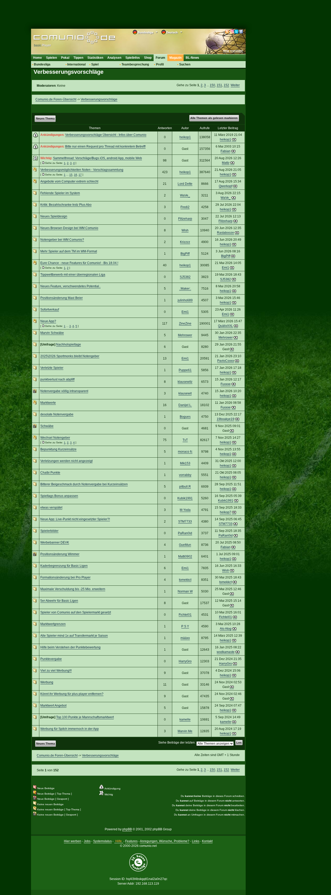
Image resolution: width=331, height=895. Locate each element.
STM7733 (185, 521)
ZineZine (185, 323)
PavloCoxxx (225, 361)
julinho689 (185, 300)
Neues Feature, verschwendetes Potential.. (70, 286)
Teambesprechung (135, 64)
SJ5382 (185, 277)
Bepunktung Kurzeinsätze (58, 449)
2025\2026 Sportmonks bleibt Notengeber (69, 356)
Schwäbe (47, 426)
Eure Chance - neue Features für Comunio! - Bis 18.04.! (79, 263)
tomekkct (185, 580)
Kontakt (207, 841)
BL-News (192, 58)
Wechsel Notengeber (55, 437)
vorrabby (185, 475)
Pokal (65, 58)
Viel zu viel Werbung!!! (56, 670)
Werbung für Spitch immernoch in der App (69, 729)
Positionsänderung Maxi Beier (61, 298)
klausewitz (185, 382)
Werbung (46, 682)
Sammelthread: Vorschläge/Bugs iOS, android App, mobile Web (97, 158)
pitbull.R (185, 486)
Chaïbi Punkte (50, 472)
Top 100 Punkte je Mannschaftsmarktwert (85, 717)
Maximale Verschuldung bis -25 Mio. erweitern (72, 589)
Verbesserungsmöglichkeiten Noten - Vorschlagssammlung (81, 170)
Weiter (235, 85)
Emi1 (225, 267)
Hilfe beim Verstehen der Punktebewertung (70, 647)
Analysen (114, 58)
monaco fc (185, 451)
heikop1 (185, 137)
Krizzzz (185, 242)
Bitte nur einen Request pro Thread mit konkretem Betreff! (105, 146)
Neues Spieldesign (53, 216)
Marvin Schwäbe (52, 333)
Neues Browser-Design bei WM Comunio (69, 228)
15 (70, 174)
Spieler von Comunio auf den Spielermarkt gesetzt (75, 612)
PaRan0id (185, 533)
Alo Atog (225, 628)
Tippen (78, 58)
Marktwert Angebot (53, 705)
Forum (160, 58)
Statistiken (95, 58)
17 (80, 174)
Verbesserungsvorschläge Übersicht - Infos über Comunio (105, 135)
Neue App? (48, 321)
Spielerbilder (49, 531)
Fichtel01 (185, 615)
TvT (185, 440)
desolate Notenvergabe (56, 414)
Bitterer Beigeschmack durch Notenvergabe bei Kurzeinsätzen (84, 484)
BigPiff (185, 253)
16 (75, 174)
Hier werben (72, 841)
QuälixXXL (225, 326)
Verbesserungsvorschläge (99, 99)
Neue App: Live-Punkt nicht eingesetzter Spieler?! (75, 519)
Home (37, 58)
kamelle (185, 719)
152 (226, 85)
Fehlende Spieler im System (60, 193)
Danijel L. (185, 405)
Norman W (185, 591)
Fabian (225, 151)
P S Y (185, 626)
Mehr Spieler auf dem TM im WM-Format (68, 251)
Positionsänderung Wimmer (59, 554)
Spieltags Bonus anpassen (59, 496)
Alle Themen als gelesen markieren (214, 118)
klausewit (185, 393)
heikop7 (225, 512)
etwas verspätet (51, 507)
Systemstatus (102, 841)
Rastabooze (225, 232)
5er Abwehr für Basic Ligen (59, 601)
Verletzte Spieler (51, 368)
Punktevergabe (51, 659)
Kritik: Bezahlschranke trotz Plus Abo (66, 205)
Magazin (175, 58)
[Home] (67, 38)
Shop (148, 58)
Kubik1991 (185, 498)
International (76, 64)
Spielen (51, 58)
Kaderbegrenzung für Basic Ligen (64, 566)
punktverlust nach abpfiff (57, 379)
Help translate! (233, 50)
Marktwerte (48, 403)
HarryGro (185, 661)
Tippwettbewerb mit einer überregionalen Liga (72, 274)
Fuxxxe (226, 384)
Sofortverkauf (49, 309)
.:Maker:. (185, 288)
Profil (160, 64)
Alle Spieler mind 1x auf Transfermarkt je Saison (74, 635)
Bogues (185, 417)
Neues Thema (45, 118)
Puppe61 (185, 370)
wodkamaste (226, 652)
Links (195, 841)
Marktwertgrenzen (53, 624)
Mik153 (185, 463)
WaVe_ (185, 195)
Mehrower (185, 335)
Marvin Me (185, 731)
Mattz (225, 163)
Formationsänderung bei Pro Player (65, 577)
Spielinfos (132, 58)
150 (212, 85)
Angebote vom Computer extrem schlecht (69, 181)
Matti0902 (185, 556)
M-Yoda (185, 510)
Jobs (87, 841)
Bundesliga (42, 64)
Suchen (184, 64)
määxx (185, 638)
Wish (185, 230)
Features (131, 841)
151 (219, 85)
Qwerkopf (225, 186)
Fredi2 (185, 207)
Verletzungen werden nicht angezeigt (66, 461)
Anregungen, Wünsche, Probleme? (164, 841)
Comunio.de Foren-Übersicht (55, 99)
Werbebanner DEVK (54, 542)
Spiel (95, 64)
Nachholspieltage (68, 344)
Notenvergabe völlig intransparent (64, 391)
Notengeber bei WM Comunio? (62, 239)
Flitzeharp (185, 219)
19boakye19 (225, 419)
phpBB (127, 829)
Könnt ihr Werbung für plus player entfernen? (71, 694)
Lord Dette (185, 184)
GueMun (185, 545)
